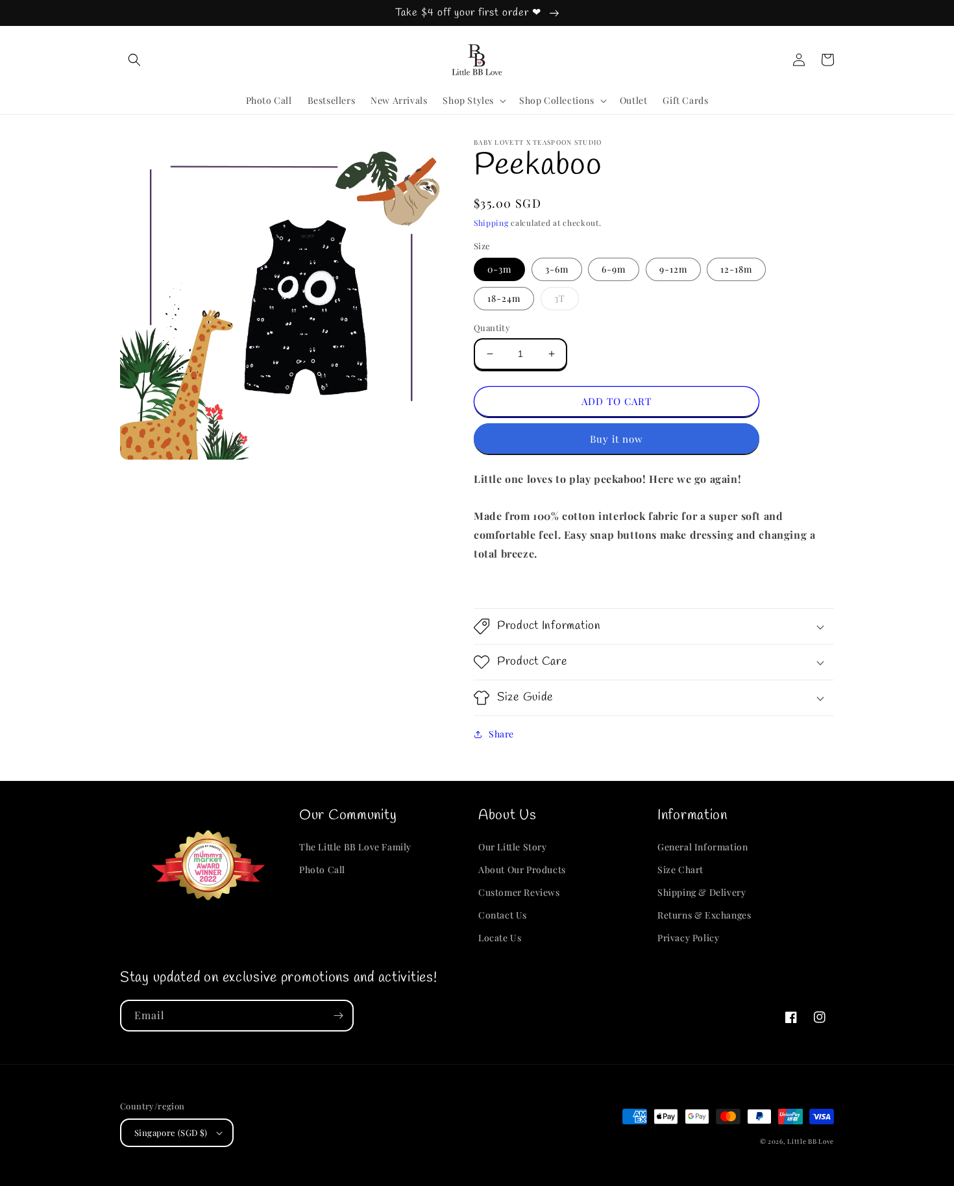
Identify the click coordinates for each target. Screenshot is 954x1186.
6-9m (614, 269)
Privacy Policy (688, 938)
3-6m (557, 269)
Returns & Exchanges (704, 915)
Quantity (492, 327)
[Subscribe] (338, 1016)
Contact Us (502, 915)
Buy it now (616, 438)
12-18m (736, 269)
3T (559, 298)
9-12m (673, 269)
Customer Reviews (519, 892)
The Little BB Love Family (355, 847)
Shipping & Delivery (701, 892)
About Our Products (522, 869)
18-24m (503, 298)
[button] (134, 59)
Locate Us (499, 938)
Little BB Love (810, 1141)
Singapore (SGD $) (171, 1132)
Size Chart (680, 869)
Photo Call (322, 869)
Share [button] (501, 734)
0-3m (499, 269)
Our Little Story (512, 847)
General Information (702, 847)
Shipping (491, 222)
